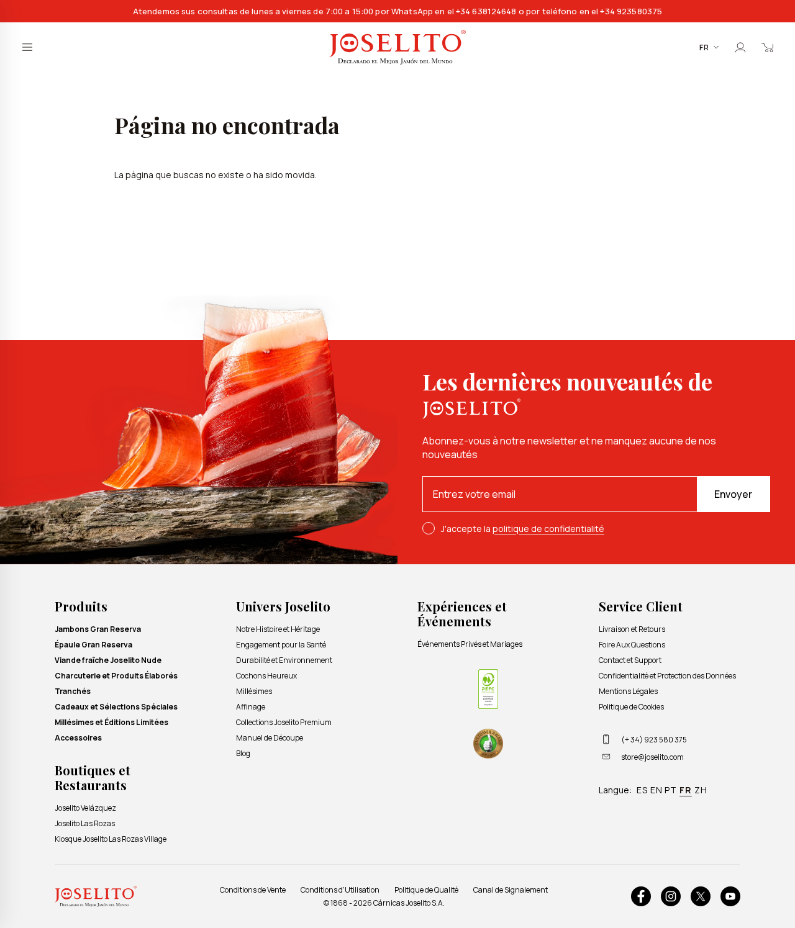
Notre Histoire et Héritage (278, 629)
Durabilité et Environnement (284, 660)
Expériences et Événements (462, 613)
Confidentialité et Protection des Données (667, 675)
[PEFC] (488, 689)
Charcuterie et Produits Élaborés (116, 675)
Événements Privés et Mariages (469, 644)
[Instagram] (671, 896)
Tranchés (73, 691)
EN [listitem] (656, 790)
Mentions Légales (628, 691)
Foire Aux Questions (632, 644)
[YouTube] (730, 896)
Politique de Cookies (631, 706)
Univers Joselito (283, 606)
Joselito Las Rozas (85, 823)
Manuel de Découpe (269, 737)
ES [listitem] (642, 790)
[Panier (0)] (767, 47)
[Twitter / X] (701, 896)
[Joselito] (397, 47)
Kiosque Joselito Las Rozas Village (110, 839)
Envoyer (733, 494)
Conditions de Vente (253, 890)
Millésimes (254, 691)
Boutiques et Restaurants (92, 777)
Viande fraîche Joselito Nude (108, 660)
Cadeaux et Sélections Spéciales (116, 706)
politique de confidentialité (548, 528)
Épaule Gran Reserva (93, 644)
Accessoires (78, 737)
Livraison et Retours (632, 629)
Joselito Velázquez (85, 808)
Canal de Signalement (510, 890)
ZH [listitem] (700, 790)
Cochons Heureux (266, 675)
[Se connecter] (740, 47)
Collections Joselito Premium (284, 722)
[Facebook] (641, 896)
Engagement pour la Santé (281, 644)
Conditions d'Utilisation (340, 890)
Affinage (250, 706)
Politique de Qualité (426, 890)
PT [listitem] (671, 790)
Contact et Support (630, 660)
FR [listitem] (685, 790)
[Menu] (27, 47)
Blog (243, 753)
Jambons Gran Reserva (98, 629)
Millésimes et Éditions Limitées (111, 722)
